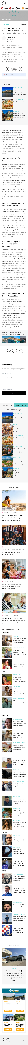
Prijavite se (14, 393)
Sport (19, 8)
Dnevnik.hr (6, 8)
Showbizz (26, 8)
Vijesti (13, 8)
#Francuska (23, 24)
